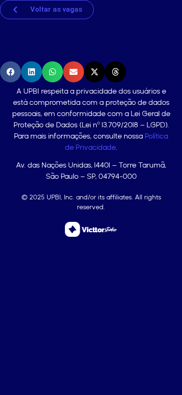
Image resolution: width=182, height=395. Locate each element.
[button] (10, 71)
